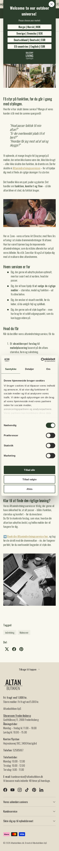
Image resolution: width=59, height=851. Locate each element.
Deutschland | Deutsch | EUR (29, 40)
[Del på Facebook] (14, 649)
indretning (9, 632)
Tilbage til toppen (28, 669)
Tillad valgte (29, 479)
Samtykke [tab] (10, 368)
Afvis (30, 488)
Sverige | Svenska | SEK (29, 33)
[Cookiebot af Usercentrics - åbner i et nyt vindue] (41, 360)
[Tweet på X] (6, 649)
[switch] (50, 435)
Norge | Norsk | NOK (29, 27)
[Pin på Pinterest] (21, 649)
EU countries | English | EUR (29, 46)
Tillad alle (29, 469)
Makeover (24, 632)
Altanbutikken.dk (17, 842)
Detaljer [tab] (29, 368)
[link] (29, 56)
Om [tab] (48, 368)
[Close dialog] (51, 4)
